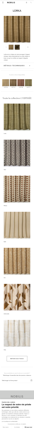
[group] (11, 47)
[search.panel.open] (31, 2)
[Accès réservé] (26, 2)
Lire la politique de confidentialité (9, 421)
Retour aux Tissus (17, 358)
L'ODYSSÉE (26, 98)
